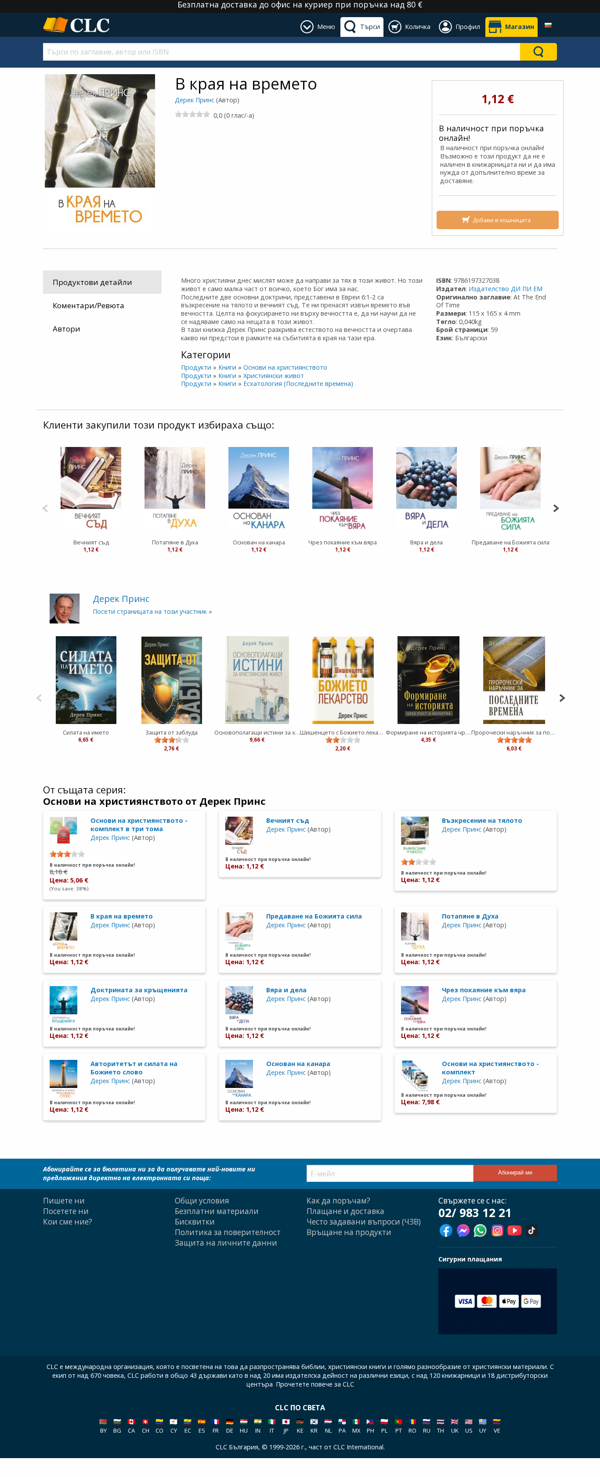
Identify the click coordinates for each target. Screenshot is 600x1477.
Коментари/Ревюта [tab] (88, 305)
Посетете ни (66, 1211)
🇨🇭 (145, 1425)
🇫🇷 (216, 1425)
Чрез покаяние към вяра (342, 542)
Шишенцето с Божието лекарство (343, 732)
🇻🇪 (497, 1425)
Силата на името (86, 732)
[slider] (192, 114)
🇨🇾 (173, 1425)
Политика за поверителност (228, 1232)
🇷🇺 (426, 1425)
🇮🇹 (272, 1425)
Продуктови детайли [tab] (92, 282)
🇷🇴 (412, 1425)
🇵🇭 (370, 1425)
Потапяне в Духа (175, 542)
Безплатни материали (217, 1211)
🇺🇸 (469, 1425)
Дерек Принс (194, 100)
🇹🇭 (441, 1425)
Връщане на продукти (349, 1232)
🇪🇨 (188, 1425)
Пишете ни (64, 1201)
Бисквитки (195, 1222)
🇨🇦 (131, 1425)
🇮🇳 (258, 1425)
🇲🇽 (356, 1425)
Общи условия (202, 1201)
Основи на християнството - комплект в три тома (139, 824)
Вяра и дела (426, 542)
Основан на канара (259, 542)
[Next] (556, 507)
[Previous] (45, 507)
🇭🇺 (244, 1425)
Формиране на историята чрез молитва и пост (428, 732)
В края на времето (121, 916)
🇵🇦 (342, 1425)
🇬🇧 (455, 1425)
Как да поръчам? (338, 1201)
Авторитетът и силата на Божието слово (133, 1067)
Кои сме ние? (67, 1222)
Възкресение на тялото (482, 820)
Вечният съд (91, 542)
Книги (227, 367)
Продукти (196, 367)
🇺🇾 (483, 1425)
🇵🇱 (384, 1425)
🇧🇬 (117, 1425)
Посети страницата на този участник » (152, 611)
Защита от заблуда (171, 732)
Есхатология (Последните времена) (298, 383)
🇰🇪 (300, 1425)
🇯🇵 (286, 1425)
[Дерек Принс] (65, 608)
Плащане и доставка (345, 1211)
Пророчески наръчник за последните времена (514, 732)
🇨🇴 (159, 1425)
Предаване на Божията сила (510, 542)
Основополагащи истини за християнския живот (257, 732)
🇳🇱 (328, 1425)
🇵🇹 (398, 1425)
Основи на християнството (285, 367)
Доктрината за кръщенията (139, 990)
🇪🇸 (202, 1425)
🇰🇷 (314, 1425)
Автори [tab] (66, 329)
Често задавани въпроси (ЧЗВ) (364, 1222)
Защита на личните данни (226, 1243)
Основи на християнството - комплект (490, 1067)
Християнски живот (273, 375)
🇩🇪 (230, 1425)
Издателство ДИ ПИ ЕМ (505, 289)
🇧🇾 (103, 1425)
